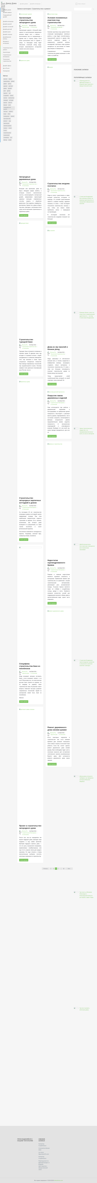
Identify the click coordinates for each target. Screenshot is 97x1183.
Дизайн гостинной (8, 26)
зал (9, 93)
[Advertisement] (84, 40)
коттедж (11, 100)
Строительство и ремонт (7, 48)
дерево (5, 86)
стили (10, 128)
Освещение (6, 71)
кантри (5, 97)
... (61, 868)
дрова (8, 90)
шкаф (9, 139)
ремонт (5, 121)
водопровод (7, 81)
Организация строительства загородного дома (27, 20)
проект (12, 116)
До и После (6, 68)
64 (63, 868)
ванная (5, 79)
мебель (11, 111)
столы (5, 130)
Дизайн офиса (7, 65)
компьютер (11, 97)
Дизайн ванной (7, 24)
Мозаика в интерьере (6, 42)
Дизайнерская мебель (7, 38)
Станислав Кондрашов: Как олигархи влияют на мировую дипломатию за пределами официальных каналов (87, 200)
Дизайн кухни (7, 31)
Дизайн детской (7, 29)
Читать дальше (24, 52)
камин (11, 95)
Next (69, 868)
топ (11, 137)
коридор (6, 100)
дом (5, 90)
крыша (5, 105)
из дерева (6, 95)
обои (9, 113)
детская (11, 86)
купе (9, 105)
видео (10, 79)
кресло (10, 102)
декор (9, 83)
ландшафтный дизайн (7, 108)
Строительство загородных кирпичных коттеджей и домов (30, 500)
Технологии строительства (7, 60)
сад (10, 121)
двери (5, 83)
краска (5, 102)
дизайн (10, 88)
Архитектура (6, 52)
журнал (5, 93)
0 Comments (34, 27)
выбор (12, 81)
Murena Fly (25, 25)
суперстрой (6, 135)
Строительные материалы (7, 55)
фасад (5, 139)
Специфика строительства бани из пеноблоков (29, 666)
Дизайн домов (24, 3)
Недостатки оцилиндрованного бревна (56, 562)
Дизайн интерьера (35, 3)
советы (5, 128)
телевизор (6, 137)
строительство (7, 132)
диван (5, 88)
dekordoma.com (58, 1180)
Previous (45, 868)
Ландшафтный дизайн (7, 16)
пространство (7, 118)
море (5, 113)
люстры (5, 111)
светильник (6, 123)
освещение (6, 116)
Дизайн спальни (7, 34)
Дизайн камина (7, 12)
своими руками (7, 125)
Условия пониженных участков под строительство (57, 20)
